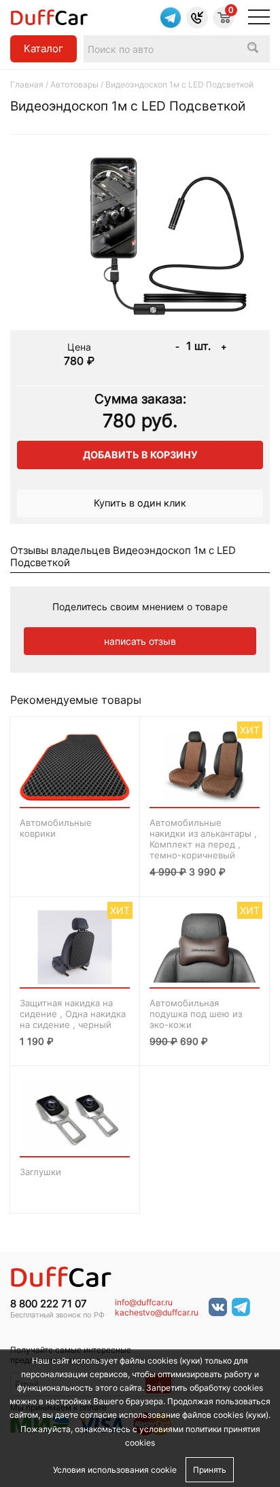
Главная (26, 84)
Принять (209, 1470)
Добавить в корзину (140, 454)
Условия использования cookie (115, 1470)
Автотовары (74, 84)
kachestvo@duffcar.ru (156, 1312)
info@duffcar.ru (144, 1302)
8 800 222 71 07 (48, 1304)
